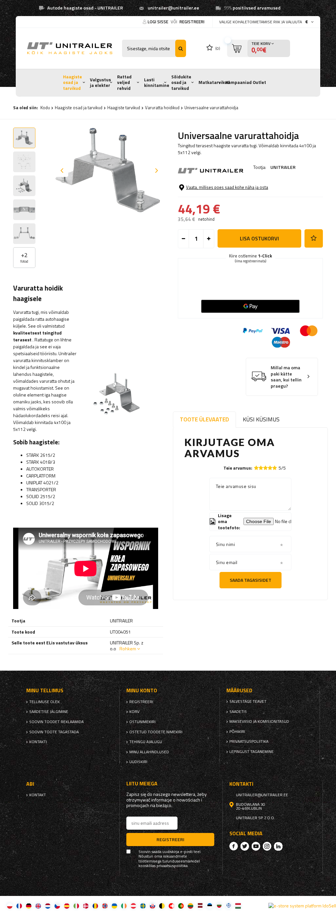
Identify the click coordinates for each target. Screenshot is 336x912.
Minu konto (141, 690)
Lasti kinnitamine (156, 82)
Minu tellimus (44, 690)
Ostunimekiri (142, 722)
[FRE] (19, 905)
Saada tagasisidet (250, 580)
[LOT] (200, 905)
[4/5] (270, 468)
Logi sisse (158, 21)
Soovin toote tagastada (54, 732)
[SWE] (143, 905)
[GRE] (228, 905)
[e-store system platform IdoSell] (302, 906)
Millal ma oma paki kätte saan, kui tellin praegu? (286, 377)
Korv (134, 712)
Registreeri (191, 21)
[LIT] (190, 905)
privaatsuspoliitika (248, 741)
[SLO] (152, 905)
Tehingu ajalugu (145, 742)
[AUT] (133, 905)
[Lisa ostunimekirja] (313, 238)
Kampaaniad (238, 82)
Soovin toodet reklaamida (56, 722)
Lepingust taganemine (251, 752)
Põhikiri (237, 732)
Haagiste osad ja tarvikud (72, 82)
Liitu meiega (142, 783)
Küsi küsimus (261, 419)
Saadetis (238, 712)
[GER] (28, 905)
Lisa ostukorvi (259, 238)
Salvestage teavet (247, 701)
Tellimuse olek (44, 702)
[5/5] (274, 468)
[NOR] (105, 905)
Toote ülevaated (204, 419)
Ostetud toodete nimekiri (155, 732)
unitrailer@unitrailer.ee (173, 7)
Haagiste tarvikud (123, 107)
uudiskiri (138, 762)
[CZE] (57, 905)
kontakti (38, 742)
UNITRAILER (283, 167)
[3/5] (265, 468)
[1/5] (256, 468)
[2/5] (261, 468)
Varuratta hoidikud (162, 107)
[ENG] (38, 905)
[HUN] (238, 905)
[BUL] (219, 905)
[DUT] (47, 905)
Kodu (45, 107)
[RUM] (95, 905)
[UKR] (114, 905)
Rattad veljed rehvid (124, 82)
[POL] (9, 905)
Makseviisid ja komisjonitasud (259, 721)
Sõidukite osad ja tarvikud (181, 82)
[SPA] (67, 905)
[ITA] (76, 905)
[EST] (209, 905)
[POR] (181, 905)
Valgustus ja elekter (100, 82)
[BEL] (162, 905)
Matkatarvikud (214, 82)
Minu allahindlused (149, 752)
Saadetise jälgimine (48, 712)
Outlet (259, 82)
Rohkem (127, 648)
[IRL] (124, 905)
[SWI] (171, 905)
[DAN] (86, 905)
